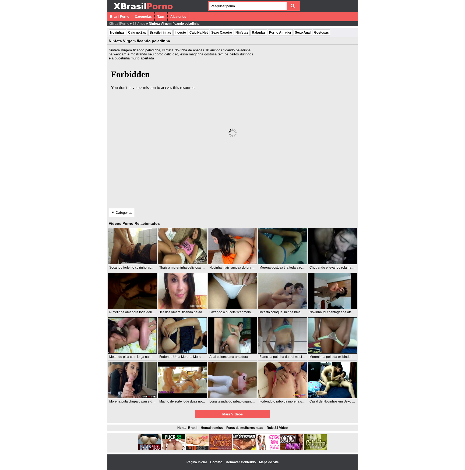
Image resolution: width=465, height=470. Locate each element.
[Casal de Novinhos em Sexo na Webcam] (332, 380)
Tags (161, 17)
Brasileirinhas (160, 32)
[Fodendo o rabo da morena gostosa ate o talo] (282, 380)
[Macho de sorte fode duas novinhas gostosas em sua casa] (182, 380)
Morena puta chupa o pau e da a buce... (138, 401)
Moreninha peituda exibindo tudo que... (338, 357)
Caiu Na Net (198, 32)
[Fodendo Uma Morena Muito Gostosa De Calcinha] (182, 335)
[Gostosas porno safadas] (268, 449)
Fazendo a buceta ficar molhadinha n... (237, 312)
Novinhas (117, 32)
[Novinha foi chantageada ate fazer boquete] (332, 291)
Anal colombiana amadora (228, 357)
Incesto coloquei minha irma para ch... (287, 312)
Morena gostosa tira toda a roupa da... (287, 267)
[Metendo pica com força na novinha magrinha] (132, 335)
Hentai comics (212, 428)
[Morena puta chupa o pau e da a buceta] (132, 380)
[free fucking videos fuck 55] (173, 449)
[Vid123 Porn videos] (197, 449)
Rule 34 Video (277, 428)
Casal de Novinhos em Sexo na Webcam (339, 401)
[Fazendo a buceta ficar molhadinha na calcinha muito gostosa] (232, 291)
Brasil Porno (119, 17)
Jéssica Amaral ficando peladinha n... (186, 312)
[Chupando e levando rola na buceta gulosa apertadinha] (332, 246)
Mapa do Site (269, 462)
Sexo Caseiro (221, 32)
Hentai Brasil (187, 428)
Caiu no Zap (137, 32)
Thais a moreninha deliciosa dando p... (187, 267)
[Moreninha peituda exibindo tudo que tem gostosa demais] (332, 335)
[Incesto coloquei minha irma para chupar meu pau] (282, 291)
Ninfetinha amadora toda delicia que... (137, 312)
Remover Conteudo (241, 462)
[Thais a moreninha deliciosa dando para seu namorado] (182, 246)
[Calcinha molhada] (315, 449)
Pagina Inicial (196, 462)
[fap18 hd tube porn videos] (149, 449)
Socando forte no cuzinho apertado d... (137, 267)
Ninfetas (241, 32)
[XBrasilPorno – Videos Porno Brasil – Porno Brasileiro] (143, 10)
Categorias (143, 17)
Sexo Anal (303, 32)
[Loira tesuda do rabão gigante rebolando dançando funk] (232, 380)
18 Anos (139, 24)
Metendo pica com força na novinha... (136, 357)
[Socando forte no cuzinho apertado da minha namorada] (132, 246)
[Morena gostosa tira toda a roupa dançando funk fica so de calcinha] (282, 246)
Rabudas (259, 32)
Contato (216, 462)
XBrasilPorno (119, 24)
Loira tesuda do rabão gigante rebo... (236, 401)
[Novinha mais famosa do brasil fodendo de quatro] (232, 246)
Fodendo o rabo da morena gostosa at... (288, 401)
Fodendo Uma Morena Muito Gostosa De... (190, 357)
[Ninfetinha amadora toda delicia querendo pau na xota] (132, 291)
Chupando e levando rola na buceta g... (338, 267)
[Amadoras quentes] (220, 449)
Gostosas (321, 32)
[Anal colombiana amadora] (232, 335)
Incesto (180, 32)
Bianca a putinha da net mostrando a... (287, 357)
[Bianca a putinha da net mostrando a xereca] (282, 335)
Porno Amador (280, 32)
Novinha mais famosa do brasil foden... (237, 267)
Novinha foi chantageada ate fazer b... (337, 312)
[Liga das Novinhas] (244, 449)
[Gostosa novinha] (291, 449)
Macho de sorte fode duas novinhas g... (188, 401)
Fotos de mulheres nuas (244, 428)
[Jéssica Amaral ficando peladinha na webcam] (182, 291)
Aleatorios (178, 17)
